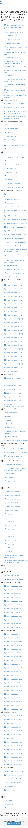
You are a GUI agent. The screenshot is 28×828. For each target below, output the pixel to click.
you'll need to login (20, 821)
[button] (1, 1)
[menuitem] (1, 3)
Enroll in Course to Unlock (14, 823)
